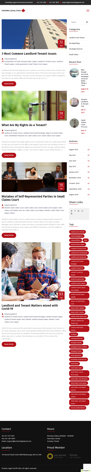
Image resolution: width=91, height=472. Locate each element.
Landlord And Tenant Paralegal (77, 263)
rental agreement (76, 355)
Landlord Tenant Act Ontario (77, 274)
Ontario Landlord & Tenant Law (84, 102)
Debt (85, 240)
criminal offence (75, 240)
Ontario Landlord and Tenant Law (77, 322)
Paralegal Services (75, 49)
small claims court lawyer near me (78, 389)
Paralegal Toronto (76, 351)
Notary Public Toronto (77, 312)
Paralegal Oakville (76, 343)
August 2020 (73, 195)
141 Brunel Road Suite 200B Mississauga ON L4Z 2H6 (21, 455)
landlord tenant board (77, 279)
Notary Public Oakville (77, 308)
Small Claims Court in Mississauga (77, 373)
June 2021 (72, 161)
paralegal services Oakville (79, 347)
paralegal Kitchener (77, 338)
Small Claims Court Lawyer (78, 383)
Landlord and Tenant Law (78, 257)
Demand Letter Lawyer (77, 244)
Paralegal (73, 334)
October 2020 (74, 183)
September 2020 (75, 189)
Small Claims (73, 55)
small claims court (76, 368)
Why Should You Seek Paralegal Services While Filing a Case (84, 77)
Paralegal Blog (74, 43)
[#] (71, 211)
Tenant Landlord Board (78, 408)
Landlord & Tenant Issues (78, 248)
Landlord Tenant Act (77, 268)
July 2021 (72, 155)
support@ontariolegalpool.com (73, 2)
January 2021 (73, 172)
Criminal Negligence (77, 236)
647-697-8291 (54, 2)
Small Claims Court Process (84, 123)
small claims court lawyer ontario (78, 402)
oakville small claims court (78, 316)
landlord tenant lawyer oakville (77, 296)
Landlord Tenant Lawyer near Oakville (78, 289)
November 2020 (75, 178)
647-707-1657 (41, 2)
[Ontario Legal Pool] (13, 11)
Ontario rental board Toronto (77, 329)
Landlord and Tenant (76, 38)
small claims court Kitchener (79, 379)
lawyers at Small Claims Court (78, 302)
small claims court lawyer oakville (78, 395)
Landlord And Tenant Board (79, 253)
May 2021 (72, 166)
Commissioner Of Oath (77, 232)
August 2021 (73, 150)
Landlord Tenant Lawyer (78, 283)
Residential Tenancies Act (78, 359)
